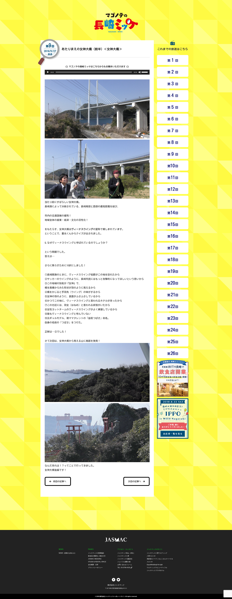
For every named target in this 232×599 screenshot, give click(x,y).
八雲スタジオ (151, 556)
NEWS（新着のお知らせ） (67, 553)
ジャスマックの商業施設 (96, 553)
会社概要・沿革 (93, 565)
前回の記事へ (59, 481)
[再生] (48, 72)
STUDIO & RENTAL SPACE (97, 562)
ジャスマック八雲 (123, 556)
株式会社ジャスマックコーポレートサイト (112, 596)
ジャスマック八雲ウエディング (157, 553)
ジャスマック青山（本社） (126, 553)
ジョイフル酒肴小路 (123, 562)
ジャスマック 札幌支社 (124, 559)
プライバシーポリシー (95, 567)
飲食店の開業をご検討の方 (96, 556)
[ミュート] (139, 72)
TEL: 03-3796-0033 (124, 567)
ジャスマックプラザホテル (156, 570)
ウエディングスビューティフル (157, 567)
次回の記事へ (134, 481)
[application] (97, 72)
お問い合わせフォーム (124, 565)
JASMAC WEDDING (94, 559)
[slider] (145, 72)
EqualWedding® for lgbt (155, 565)
